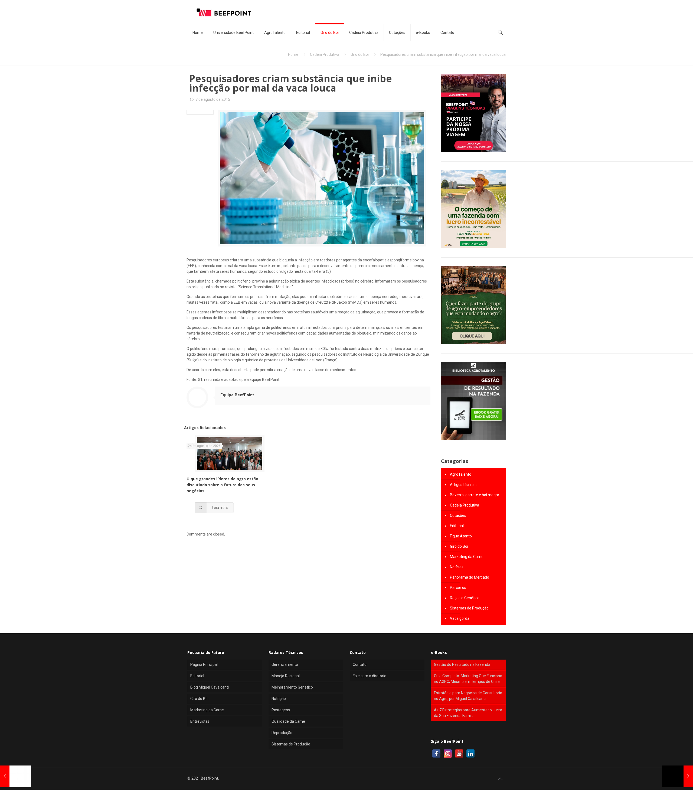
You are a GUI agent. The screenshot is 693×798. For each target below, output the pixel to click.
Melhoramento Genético (292, 687)
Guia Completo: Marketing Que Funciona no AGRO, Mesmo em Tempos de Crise (468, 679)
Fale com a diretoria (369, 676)
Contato (360, 664)
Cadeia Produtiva (324, 54)
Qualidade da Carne (288, 721)
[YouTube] (459, 753)
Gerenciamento (285, 664)
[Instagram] (447, 753)
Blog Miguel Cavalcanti (209, 687)
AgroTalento (460, 474)
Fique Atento (461, 536)
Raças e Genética (464, 598)
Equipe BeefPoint (237, 394)
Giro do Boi (360, 54)
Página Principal (204, 664)
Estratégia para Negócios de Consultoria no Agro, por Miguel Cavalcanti (468, 696)
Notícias (456, 567)
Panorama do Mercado (469, 577)
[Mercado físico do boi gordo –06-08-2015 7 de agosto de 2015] (677, 776)
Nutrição (279, 698)
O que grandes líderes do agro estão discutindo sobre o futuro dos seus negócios (222, 484)
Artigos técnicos (464, 484)
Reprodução (282, 733)
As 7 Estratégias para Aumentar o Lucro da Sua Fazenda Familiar (468, 713)
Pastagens (281, 710)
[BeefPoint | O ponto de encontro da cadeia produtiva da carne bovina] (223, 12)
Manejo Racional (286, 676)
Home (293, 54)
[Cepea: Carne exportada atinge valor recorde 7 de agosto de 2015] (15, 776)
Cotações (458, 515)
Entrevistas (200, 721)
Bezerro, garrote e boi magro (474, 495)
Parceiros (458, 587)
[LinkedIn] (470, 753)
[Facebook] (436, 753)
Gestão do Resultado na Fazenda (462, 664)
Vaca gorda (459, 618)
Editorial (457, 526)
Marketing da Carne (466, 556)
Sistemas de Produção (469, 608)
